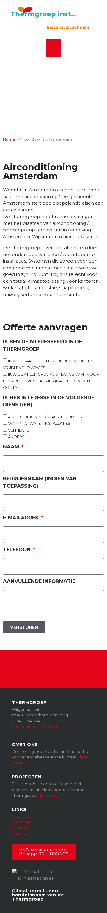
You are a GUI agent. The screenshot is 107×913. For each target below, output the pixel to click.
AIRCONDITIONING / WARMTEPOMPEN (45, 416)
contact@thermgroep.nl (35, 726)
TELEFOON (17, 549)
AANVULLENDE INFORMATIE (39, 581)
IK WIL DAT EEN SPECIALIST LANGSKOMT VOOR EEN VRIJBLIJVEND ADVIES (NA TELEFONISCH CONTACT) (51, 381)
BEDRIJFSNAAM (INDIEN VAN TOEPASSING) (40, 482)
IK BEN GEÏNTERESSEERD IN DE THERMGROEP (42, 345)
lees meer (50, 795)
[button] (53, 48)
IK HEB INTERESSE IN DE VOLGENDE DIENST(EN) (48, 401)
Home (9, 139)
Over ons (20, 816)
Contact (20, 827)
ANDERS (16, 436)
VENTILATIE (18, 430)
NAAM (12, 447)
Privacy (19, 833)
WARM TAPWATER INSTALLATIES (39, 423)
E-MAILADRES (21, 518)
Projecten (21, 822)
